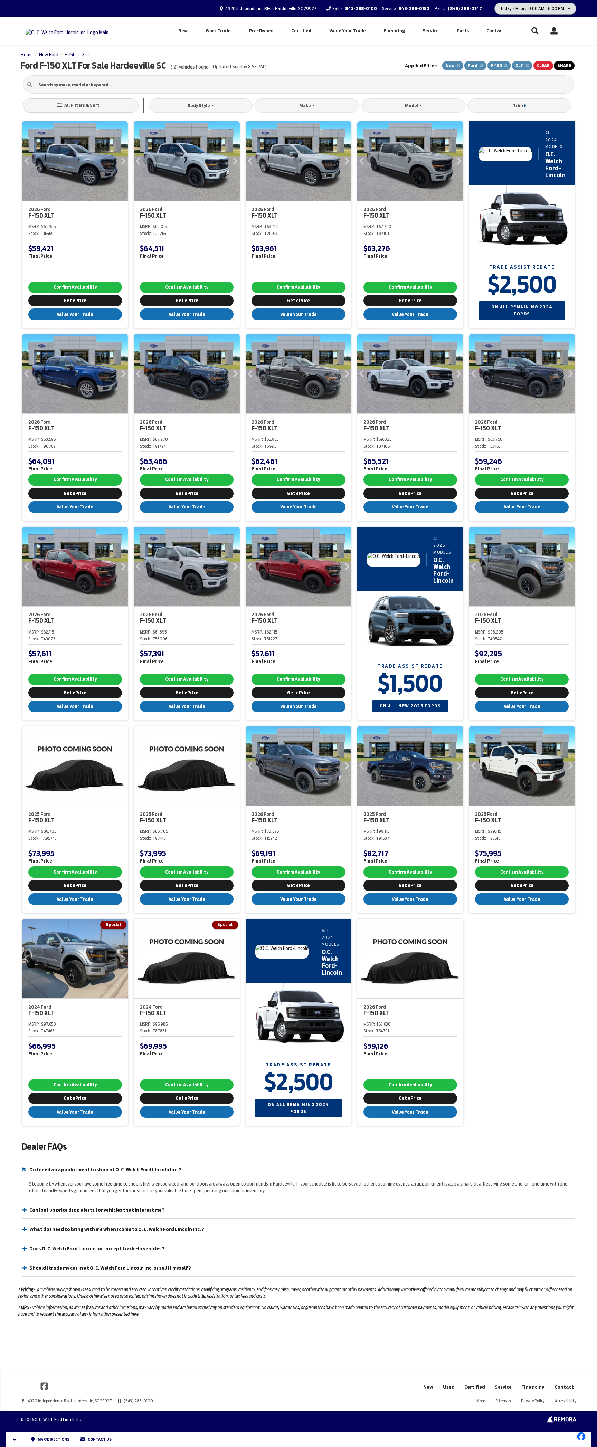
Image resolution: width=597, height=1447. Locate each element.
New (183, 31)
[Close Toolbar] (15, 1439)
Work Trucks (218, 31)
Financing (394, 31)
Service (431, 31)
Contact (495, 31)
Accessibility (565, 1400)
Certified (301, 31)
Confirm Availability (75, 287)
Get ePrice (75, 300)
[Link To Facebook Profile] (44, 1385)
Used (449, 1387)
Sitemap (503, 1400)
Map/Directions (53, 1439)
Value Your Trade (347, 31)
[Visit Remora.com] (561, 1421)
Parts (463, 31)
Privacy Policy (532, 1400)
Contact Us (99, 1439)
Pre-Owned (261, 31)
